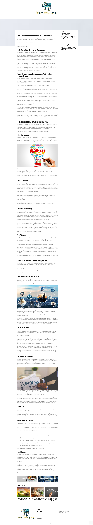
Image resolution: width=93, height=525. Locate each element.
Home (32, 17)
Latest (18, 32)
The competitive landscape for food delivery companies (27, 479)
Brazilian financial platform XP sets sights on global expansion (48, 479)
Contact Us (59, 17)
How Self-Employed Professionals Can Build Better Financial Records (68, 41)
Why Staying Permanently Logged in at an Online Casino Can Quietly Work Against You (68, 48)
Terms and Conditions (41, 513)
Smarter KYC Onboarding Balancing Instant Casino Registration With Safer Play (68, 37)
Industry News (36, 17)
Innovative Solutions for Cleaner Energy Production (24, 499)
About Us (54, 17)
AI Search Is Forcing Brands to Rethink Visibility (67, 45)
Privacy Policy (40, 511)
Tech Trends (49, 17)
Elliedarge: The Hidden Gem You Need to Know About (38, 499)
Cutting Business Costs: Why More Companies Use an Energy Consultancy (51, 499)
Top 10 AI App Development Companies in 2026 (66, 34)
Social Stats (43, 17)
